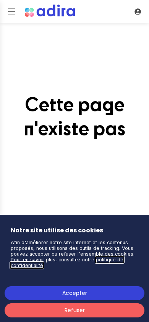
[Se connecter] (137, 11)
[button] (11, 11)
